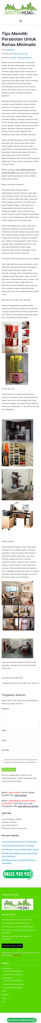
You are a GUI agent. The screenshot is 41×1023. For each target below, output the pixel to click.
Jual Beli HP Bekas (9, 822)
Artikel (13, 57)
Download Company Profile (12, 946)
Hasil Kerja (5, 994)
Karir (3, 1001)
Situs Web (5, 750)
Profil (3, 991)
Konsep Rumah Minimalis (13, 678)
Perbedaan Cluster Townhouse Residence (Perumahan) (18, 861)
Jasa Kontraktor (7, 978)
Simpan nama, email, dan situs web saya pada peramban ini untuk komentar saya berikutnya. (20, 761)
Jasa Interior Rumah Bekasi (12, 988)
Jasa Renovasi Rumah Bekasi (13, 984)
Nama (4, 730)
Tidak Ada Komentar (24, 57)
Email (4, 740)
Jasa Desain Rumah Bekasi (12, 974)
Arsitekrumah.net (22, 1016)
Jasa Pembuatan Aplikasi (12, 819)
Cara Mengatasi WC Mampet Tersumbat (18, 845)
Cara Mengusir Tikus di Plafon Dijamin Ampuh (20, 849)
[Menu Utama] (20, 20)
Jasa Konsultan (7, 968)
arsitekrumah (10, 50)
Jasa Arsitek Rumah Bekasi (12, 971)
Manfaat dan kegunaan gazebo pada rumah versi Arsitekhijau (19, 854)
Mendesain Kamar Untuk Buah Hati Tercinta (20, 683)
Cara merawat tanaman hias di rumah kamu (19, 842)
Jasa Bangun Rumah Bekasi (13, 981)
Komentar (6, 708)
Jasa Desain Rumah (9, 825)
